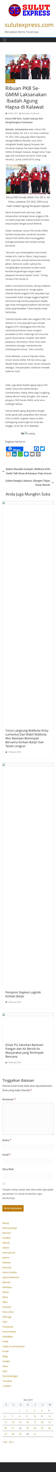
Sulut (4, 1371)
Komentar (9, 1099)
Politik (5, 1341)
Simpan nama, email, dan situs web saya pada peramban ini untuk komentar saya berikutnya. (27, 1194)
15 (20, 1422)
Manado (21, 81)
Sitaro (5, 1366)
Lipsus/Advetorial (10, 1277)
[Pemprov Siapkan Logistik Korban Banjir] (28, 765)
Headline (10, 81)
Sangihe (6, 1361)
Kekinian (6, 1262)
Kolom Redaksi (9, 1272)
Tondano (6, 1385)
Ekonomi (6, 1232)
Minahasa (7, 1287)
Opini (4, 1321)
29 (20, 1434)
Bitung (5, 1223)
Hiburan (6, 1242)
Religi (4, 1356)
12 (49, 1416)
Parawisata (7, 1326)
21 (13, 1428)
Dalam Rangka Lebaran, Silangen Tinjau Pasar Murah (28, 483)
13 (5, 1422)
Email (6, 1154)
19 (49, 1422)
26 (49, 1428)
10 (35, 1416)
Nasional (6, 1306)
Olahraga (6, 1316)
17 (35, 1422)
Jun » (11, 1441)
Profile (5, 1351)
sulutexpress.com (29, 24)
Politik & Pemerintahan (13, 1346)
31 (35, 1434)
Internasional (8, 1252)
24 (35, 1428)
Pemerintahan (9, 1331)
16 (27, 1422)
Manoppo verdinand (30, 113)
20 (5, 1428)
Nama (6, 1140)
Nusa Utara (7, 1311)
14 (13, 1422)
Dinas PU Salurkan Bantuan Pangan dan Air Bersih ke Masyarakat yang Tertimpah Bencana (24, 1050)
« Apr (4, 1441)
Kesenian (6, 1267)
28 (13, 1434)
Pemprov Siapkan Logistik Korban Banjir (23, 994)
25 (42, 1428)
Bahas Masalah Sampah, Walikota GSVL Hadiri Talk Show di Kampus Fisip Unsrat (28, 471)
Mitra (4, 1302)
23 (27, 1428)
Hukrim (5, 1247)
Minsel (5, 1292)
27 (5, 1434)
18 (42, 1422)
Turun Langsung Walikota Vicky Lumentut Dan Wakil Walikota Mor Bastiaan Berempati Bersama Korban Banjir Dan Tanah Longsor (26, 738)
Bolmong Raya (9, 1227)
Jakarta (5, 1257)
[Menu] (4, 40)
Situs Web (8, 1169)
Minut (5, 1297)
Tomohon (7, 1381)
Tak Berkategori (10, 1376)
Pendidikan (7, 1336)
